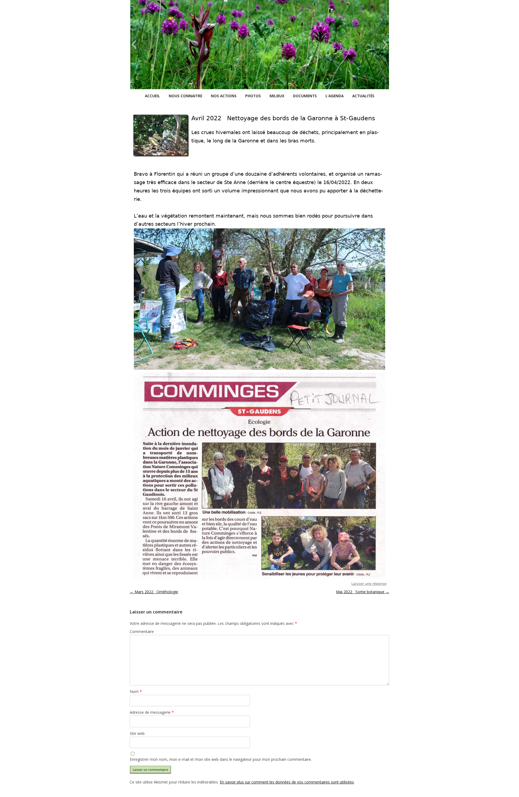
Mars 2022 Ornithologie (154, 591)
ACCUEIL (152, 95)
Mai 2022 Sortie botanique (362, 591)
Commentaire (142, 631)
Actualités (363, 95)
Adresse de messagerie (152, 712)
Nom (136, 691)
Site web (137, 733)
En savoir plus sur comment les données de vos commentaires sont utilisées (287, 782)
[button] (133, 44)
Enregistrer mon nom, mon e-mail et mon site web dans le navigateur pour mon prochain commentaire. (221, 759)
